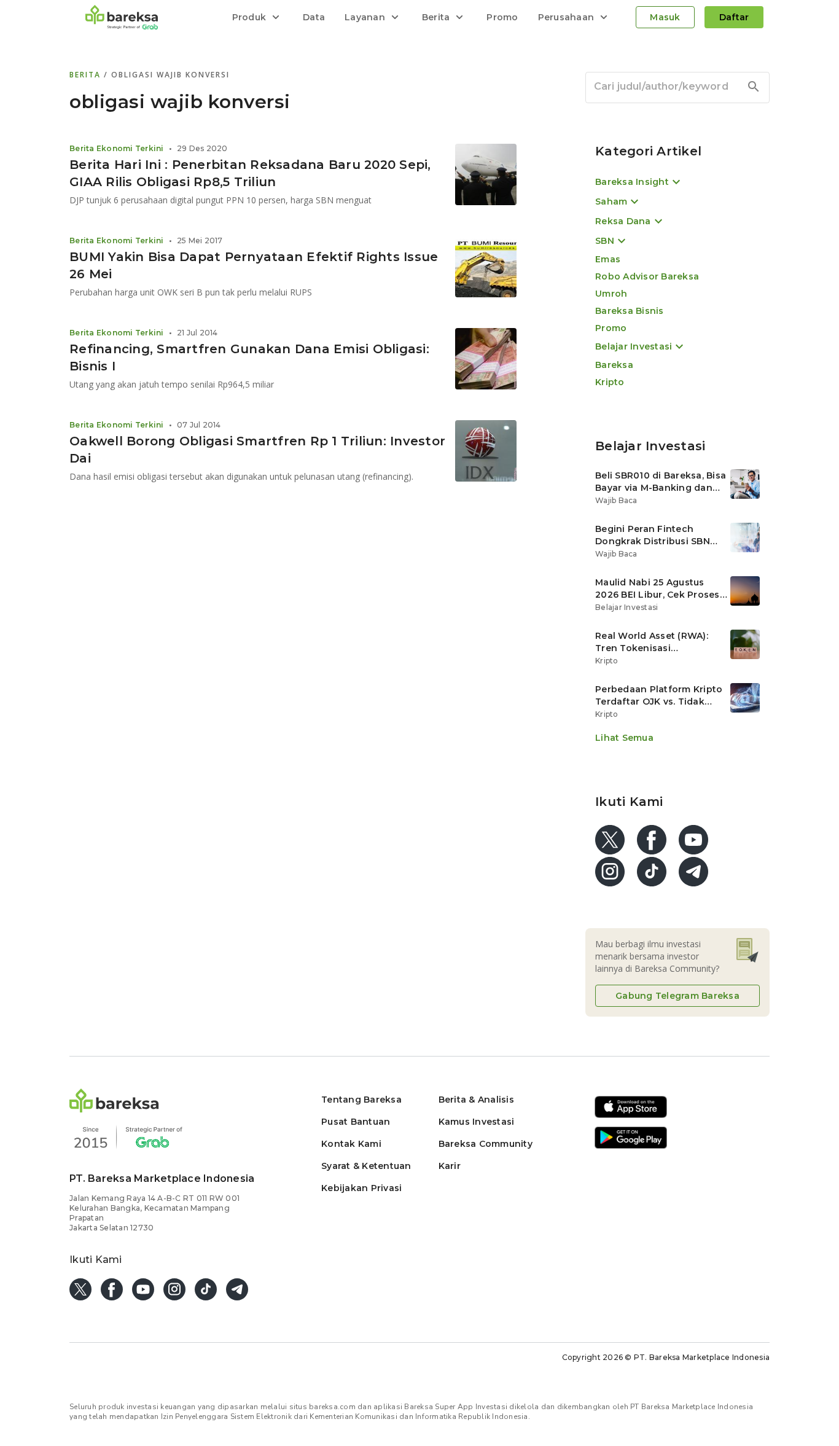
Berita (86, 74)
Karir (450, 1165)
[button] (114, 1109)
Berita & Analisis (476, 1099)
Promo (502, 17)
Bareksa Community (486, 1143)
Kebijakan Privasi (361, 1188)
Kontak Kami (351, 1143)
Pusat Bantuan (355, 1121)
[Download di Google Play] (631, 1146)
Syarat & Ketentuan (366, 1165)
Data (314, 17)
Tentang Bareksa (361, 1099)
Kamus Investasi (477, 1121)
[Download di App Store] (631, 1116)
